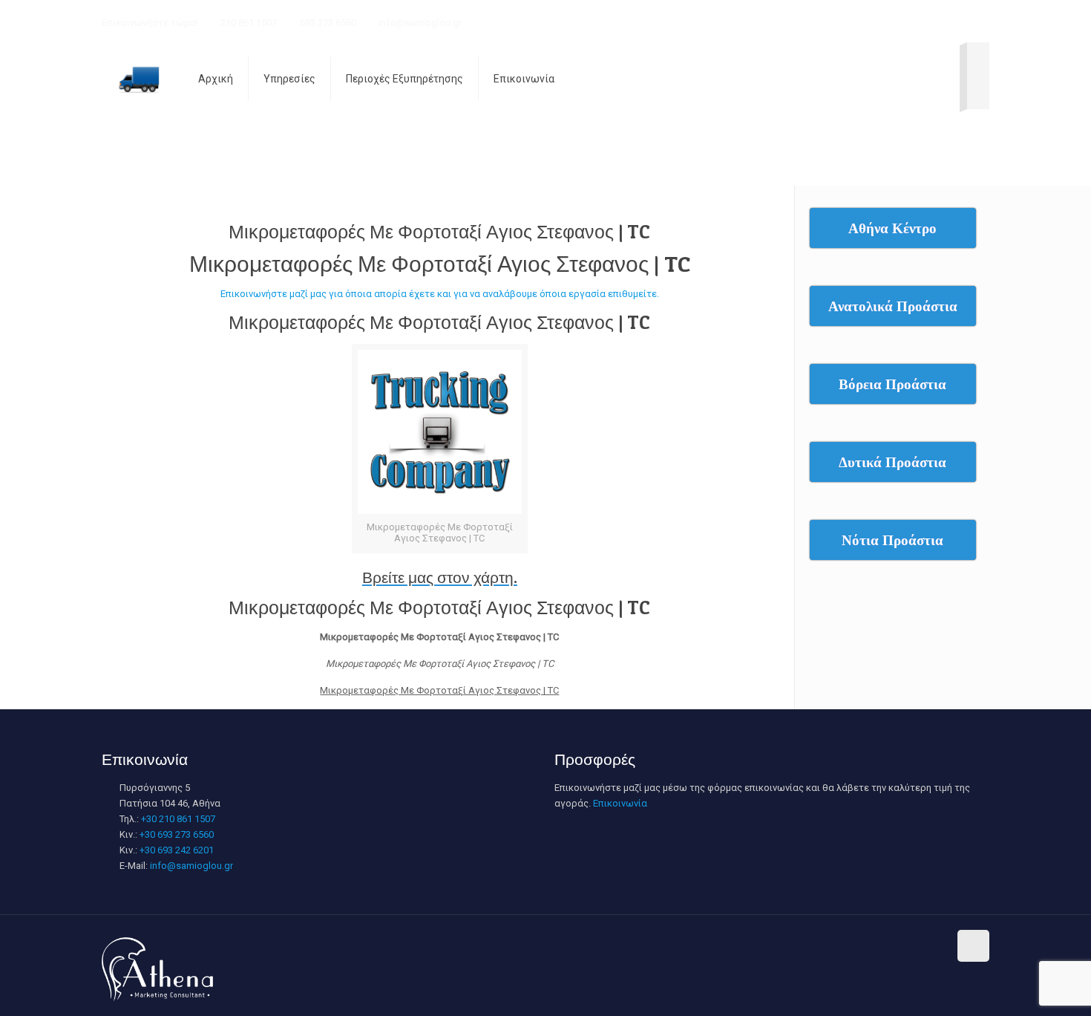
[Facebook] (841, 22)
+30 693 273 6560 (177, 834)
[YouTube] (921, 22)
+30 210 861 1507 (178, 818)
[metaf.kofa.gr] (139, 78)
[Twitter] (881, 22)
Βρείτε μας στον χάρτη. (439, 577)
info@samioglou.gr (420, 22)
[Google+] (861, 22)
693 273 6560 (328, 22)
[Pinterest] (981, 22)
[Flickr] (941, 22)
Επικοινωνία (620, 803)
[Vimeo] (901, 22)
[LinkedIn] (961, 22)
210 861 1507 (248, 22)
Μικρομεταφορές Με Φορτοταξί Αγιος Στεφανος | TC (439, 232)
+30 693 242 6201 (177, 850)
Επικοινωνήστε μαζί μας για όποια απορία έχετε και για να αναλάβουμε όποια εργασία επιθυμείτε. (439, 293)
